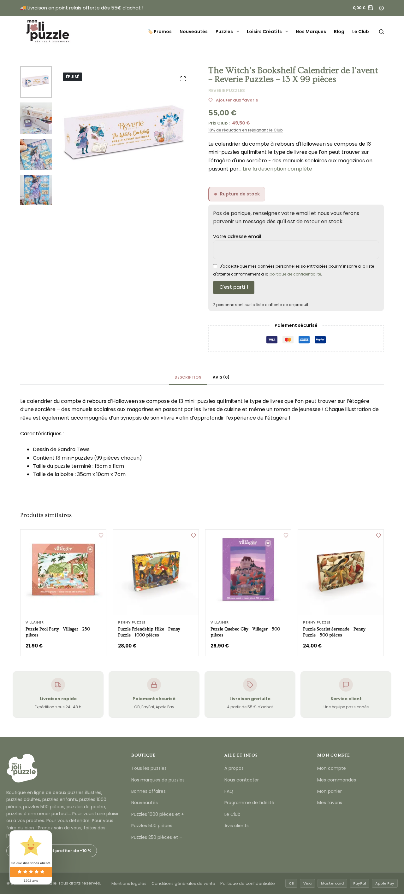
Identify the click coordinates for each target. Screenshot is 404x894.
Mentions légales (128, 883)
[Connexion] (381, 8)
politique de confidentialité (295, 274)
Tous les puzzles (149, 768)
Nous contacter (241, 780)
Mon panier (329, 791)
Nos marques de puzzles (158, 780)
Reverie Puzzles (226, 90)
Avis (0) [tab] (221, 377)
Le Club (360, 31)
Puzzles (224, 31)
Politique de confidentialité (247, 883)
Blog (339, 31)
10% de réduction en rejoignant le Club (245, 130)
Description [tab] (188, 377)
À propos (234, 768)
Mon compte (331, 768)
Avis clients (236, 825)
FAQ (228, 791)
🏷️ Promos (159, 31)
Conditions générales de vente (183, 883)
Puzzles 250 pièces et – (156, 837)
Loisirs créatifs (264, 31)
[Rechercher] (381, 31)
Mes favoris (329, 802)
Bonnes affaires (148, 791)
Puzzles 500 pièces (151, 825)
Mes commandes (336, 780)
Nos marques (311, 31)
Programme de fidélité (249, 802)
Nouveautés (194, 31)
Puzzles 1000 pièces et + (157, 814)
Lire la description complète (277, 168)
